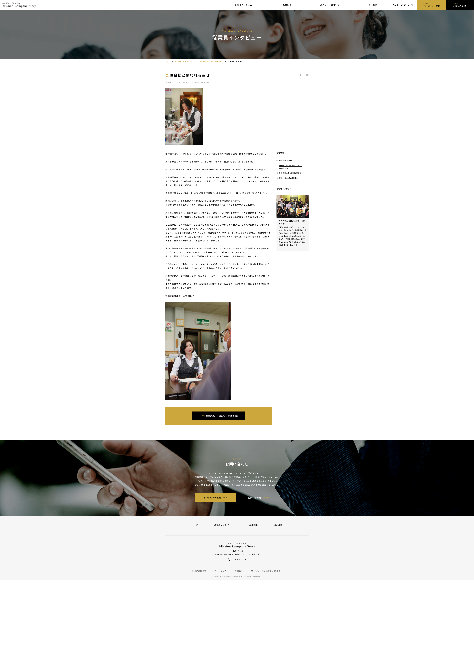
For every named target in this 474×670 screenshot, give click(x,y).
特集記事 (287, 5)
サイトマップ (220, 571)
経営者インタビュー (244, 5)
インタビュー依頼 (215, 497)
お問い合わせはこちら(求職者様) (222, 416)
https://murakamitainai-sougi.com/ (290, 166)
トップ (194, 525)
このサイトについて (330, 5)
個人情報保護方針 (199, 571)
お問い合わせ (258, 498)
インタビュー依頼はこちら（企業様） (266, 571)
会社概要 (372, 5)
